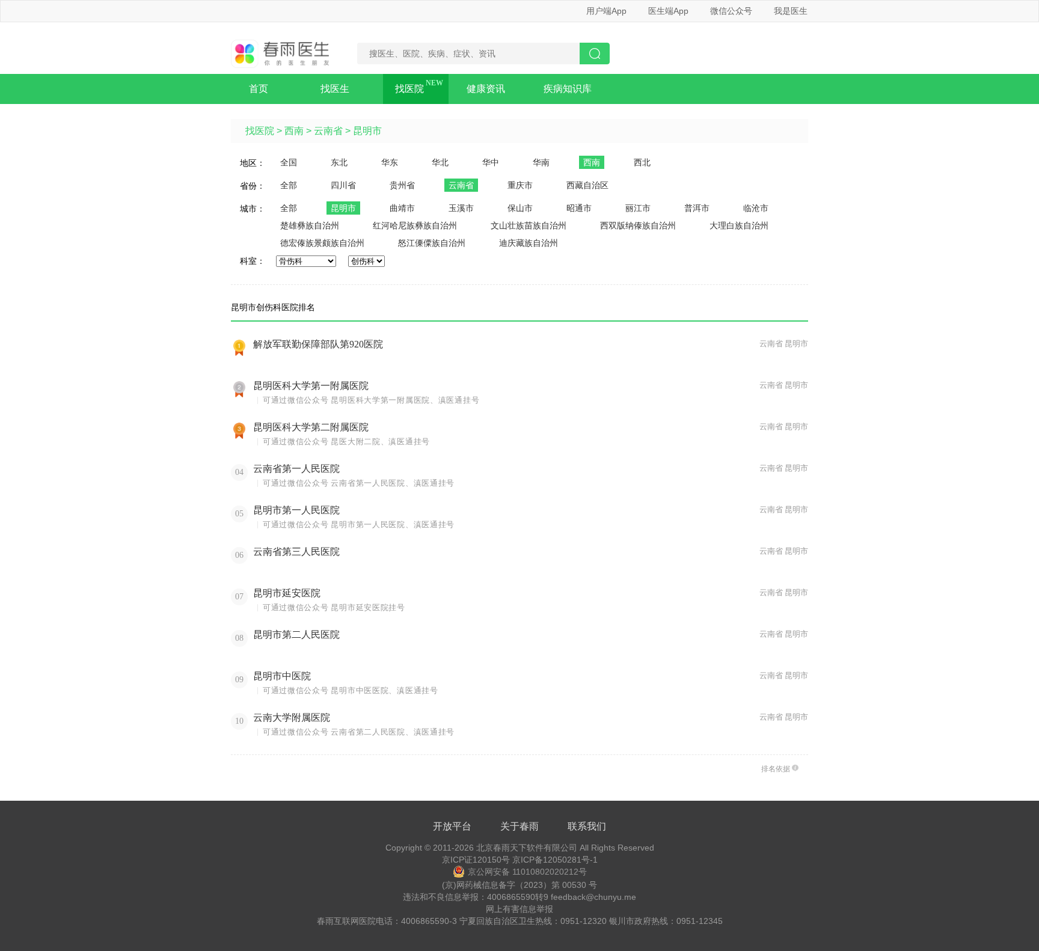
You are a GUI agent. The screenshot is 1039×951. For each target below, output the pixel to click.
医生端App (668, 11)
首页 (258, 89)
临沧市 (755, 208)
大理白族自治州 (739, 225)
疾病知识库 (568, 89)
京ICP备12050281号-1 (555, 859)
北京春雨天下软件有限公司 (526, 847)
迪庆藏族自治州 (528, 243)
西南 (294, 131)
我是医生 (791, 11)
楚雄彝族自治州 (309, 225)
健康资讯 (486, 89)
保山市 (520, 208)
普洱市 (697, 208)
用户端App (606, 11)
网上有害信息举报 (519, 909)
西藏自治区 (587, 185)
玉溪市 (461, 208)
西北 (642, 162)
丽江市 (638, 208)
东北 (339, 162)
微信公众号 (731, 11)
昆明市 (367, 131)
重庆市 (520, 185)
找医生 (334, 89)
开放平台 (452, 826)
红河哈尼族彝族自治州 (415, 225)
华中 (490, 162)
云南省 (328, 131)
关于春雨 (519, 826)
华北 (440, 162)
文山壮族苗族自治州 (528, 225)
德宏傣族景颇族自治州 (322, 243)
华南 (541, 162)
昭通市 (579, 208)
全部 (288, 185)
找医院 (409, 89)
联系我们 (587, 826)
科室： (252, 261)
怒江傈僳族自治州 (431, 243)
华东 (389, 162)
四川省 (343, 185)
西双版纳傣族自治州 (638, 225)
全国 (288, 162)
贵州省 (402, 185)
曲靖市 (402, 208)
